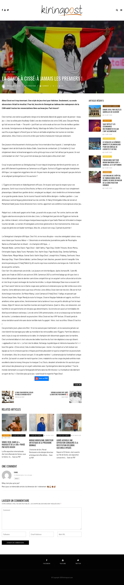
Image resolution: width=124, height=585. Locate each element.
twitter (78, 563)
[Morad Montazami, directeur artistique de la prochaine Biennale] (41, 422)
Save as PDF (43, 378)
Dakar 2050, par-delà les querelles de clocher (112, 110)
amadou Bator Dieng (14, 86)
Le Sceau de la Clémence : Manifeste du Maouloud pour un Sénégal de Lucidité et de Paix (112, 146)
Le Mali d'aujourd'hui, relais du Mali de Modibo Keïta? (24, 394)
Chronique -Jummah (111, 106)
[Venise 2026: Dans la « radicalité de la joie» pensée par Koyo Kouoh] (14, 422)
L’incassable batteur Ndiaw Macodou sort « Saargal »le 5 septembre (112, 162)
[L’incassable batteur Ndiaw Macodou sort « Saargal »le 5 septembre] (95, 161)
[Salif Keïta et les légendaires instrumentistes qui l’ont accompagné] (95, 126)
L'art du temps (10, 72)
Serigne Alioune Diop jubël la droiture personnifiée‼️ (59, 394)
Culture (6, 435)
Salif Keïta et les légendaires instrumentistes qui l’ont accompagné (111, 128)
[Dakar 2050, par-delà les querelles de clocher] (95, 111)
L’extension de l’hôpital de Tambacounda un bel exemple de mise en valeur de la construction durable (112, 180)
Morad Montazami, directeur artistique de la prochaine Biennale (41, 443)
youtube (63, 563)
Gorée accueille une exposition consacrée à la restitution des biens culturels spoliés (67, 444)
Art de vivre (109, 138)
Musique (107, 156)
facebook (46, 563)
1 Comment (45, 86)
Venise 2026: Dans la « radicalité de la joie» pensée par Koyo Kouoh (13, 445)
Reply (17, 478)
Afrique (107, 172)
